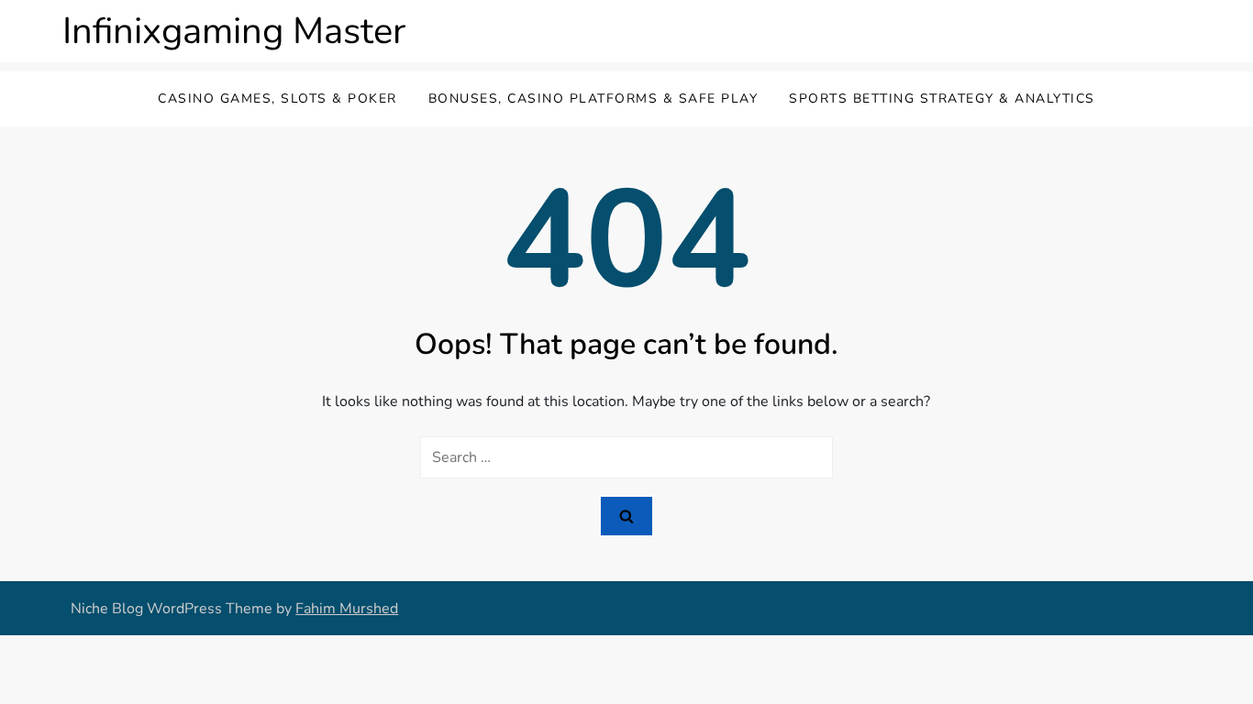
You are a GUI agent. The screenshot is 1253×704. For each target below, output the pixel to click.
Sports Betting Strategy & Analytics (942, 98)
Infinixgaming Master (233, 31)
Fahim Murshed (346, 609)
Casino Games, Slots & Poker (277, 98)
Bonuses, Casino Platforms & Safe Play (593, 98)
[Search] (626, 516)
